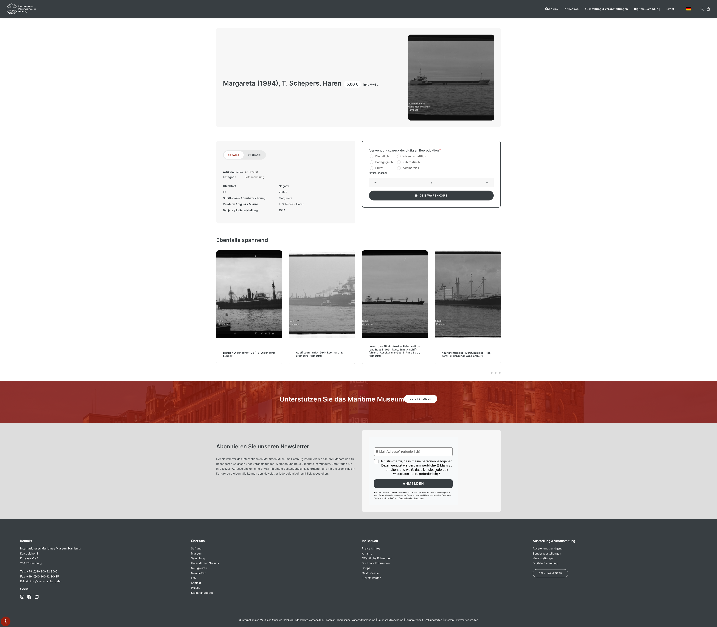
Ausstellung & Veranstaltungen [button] (606, 8)
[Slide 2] (496, 373)
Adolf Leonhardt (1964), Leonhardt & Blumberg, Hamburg (246, 354)
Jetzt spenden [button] (420, 398)
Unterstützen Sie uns (205, 563)
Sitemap (449, 619)
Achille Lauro (450, 355)
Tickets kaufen (371, 578)
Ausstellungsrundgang (548, 548)
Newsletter (198, 573)
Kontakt (196, 583)
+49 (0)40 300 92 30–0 (42, 571)
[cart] (707, 9)
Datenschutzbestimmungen (411, 498)
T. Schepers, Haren (291, 204)
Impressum (343, 619)
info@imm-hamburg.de (45, 581)
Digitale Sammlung (647, 8)
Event (670, 8)
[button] (688, 8)
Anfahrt (367, 553)
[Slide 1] (492, 373)
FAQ (193, 578)
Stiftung (196, 548)
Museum (196, 553)
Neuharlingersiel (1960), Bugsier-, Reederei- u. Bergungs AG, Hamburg (394, 354)
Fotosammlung (254, 177)
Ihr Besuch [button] (571, 8)
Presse (195, 587)
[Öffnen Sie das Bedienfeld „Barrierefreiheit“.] (5, 621)
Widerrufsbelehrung (363, 619)
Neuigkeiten (199, 568)
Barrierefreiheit (414, 619)
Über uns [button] (551, 8)
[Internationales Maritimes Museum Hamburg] (29, 9)
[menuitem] (552, 9)
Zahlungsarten (433, 619)
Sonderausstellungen (547, 553)
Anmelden (413, 484)
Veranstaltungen (543, 558)
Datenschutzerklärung (390, 619)
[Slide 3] (499, 373)
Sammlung (198, 558)
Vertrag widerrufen (467, 619)
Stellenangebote (202, 592)
